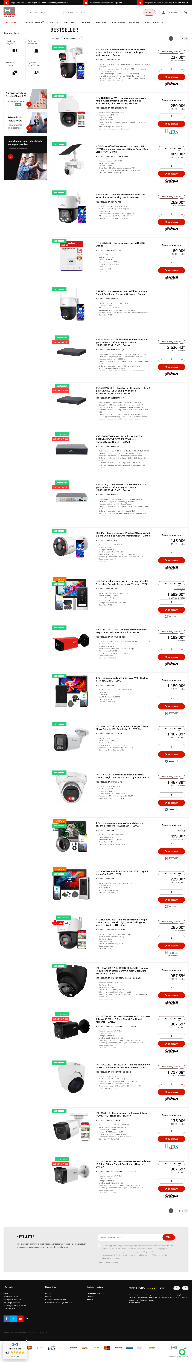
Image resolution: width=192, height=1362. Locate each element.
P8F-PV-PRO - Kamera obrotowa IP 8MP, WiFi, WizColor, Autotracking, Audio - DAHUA (121, 196)
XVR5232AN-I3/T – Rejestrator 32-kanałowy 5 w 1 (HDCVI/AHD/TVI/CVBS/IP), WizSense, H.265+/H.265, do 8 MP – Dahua (123, 391)
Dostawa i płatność (34, 22)
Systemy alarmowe (32, 42)
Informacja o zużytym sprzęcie (16, 1306)
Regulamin (8, 1293)
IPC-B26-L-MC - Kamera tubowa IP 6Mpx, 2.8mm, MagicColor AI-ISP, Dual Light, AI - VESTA (122, 727)
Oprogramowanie (176, 1356)
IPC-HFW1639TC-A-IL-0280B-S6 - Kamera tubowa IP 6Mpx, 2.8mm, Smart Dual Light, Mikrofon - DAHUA (123, 1164)
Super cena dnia (93, 1293)
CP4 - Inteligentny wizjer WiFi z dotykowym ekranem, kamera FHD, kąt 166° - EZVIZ (119, 824)
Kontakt (54, 22)
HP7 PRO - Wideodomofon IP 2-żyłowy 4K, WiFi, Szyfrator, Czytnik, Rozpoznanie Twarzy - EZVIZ (122, 582)
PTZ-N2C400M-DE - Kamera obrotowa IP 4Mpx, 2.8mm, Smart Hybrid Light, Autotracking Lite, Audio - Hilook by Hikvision (121, 922)
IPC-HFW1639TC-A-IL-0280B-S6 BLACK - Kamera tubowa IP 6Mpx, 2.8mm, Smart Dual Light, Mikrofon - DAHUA (123, 1019)
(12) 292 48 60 (40, 2)
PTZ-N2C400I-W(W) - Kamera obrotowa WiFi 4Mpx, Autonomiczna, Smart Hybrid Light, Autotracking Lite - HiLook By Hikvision (121, 101)
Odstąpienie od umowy (13, 1299)
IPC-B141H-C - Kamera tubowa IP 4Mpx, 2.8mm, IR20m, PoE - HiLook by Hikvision (122, 1114)
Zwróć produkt (9, 1309)
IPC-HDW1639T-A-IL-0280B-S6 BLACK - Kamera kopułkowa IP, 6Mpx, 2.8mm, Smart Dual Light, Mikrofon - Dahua (122, 971)
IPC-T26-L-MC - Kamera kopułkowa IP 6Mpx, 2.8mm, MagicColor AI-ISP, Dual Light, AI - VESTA (122, 776)
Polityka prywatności (12, 1303)
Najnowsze (70, 39)
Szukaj (149, 12)
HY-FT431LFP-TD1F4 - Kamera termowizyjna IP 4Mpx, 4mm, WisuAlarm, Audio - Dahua (121, 631)
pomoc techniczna (154, 22)
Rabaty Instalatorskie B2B (77, 22)
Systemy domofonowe (34, 63)
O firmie (48, 1293)
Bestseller (91, 1299)
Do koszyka (173, 77)
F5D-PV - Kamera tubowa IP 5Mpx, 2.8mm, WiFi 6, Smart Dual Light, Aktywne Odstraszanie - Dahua (123, 534)
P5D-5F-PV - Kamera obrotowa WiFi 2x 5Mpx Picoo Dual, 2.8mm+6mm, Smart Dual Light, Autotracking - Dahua (120, 52)
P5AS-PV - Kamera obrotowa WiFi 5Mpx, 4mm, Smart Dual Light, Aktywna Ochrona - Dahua (121, 292)
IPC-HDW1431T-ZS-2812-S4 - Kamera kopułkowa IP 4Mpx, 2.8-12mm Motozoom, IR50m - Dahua (123, 1066)
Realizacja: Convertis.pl (12, 1356)
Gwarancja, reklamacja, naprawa (58, 1303)
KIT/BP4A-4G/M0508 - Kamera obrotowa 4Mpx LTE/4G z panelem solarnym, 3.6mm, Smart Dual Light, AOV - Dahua (122, 149)
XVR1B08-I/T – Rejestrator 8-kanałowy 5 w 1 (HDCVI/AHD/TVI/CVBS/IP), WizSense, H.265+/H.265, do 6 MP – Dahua (120, 439)
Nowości (90, 1296)
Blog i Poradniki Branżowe (125, 22)
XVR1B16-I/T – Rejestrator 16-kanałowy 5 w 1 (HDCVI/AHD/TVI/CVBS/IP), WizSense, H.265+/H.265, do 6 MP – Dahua (121, 487)
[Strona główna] (9, 12)
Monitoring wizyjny (10, 42)
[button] (176, 1288)
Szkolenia (101, 22)
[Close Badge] (26, 1341)
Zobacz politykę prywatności (108, 1262)
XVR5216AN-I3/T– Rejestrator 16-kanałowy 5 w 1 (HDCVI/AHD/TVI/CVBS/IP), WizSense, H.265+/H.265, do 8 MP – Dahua (122, 342)
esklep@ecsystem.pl (59, 2)
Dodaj (168, 1237)
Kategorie (11, 22)
